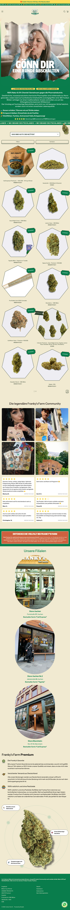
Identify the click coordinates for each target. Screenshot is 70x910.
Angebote (4, 886)
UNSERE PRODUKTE (7, 891)
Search (38, 886)
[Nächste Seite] (67, 391)
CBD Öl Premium (6, 893)
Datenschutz (40, 891)
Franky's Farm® (9, 907)
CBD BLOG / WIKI (6, 899)
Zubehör (3, 895)
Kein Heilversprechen (42, 893)
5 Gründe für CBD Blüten (8, 897)
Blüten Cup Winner (6, 888)
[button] (64, 11)
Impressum (39, 888)
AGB (2, 901)
